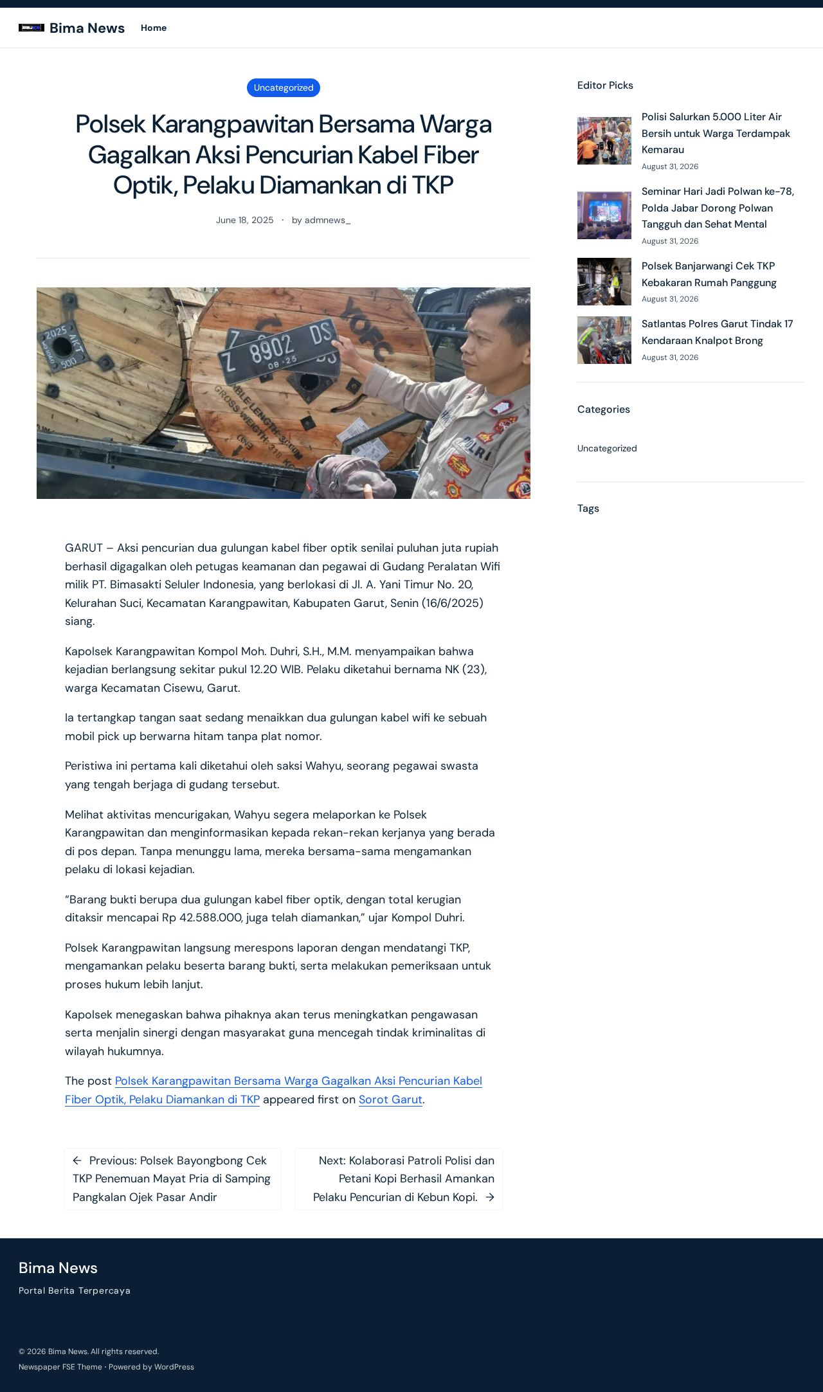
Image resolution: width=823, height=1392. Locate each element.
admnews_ (328, 220)
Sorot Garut (390, 1099)
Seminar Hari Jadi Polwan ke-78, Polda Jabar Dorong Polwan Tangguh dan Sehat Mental (718, 208)
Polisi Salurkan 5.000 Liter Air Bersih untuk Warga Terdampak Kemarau (716, 133)
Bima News (87, 28)
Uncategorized (284, 87)
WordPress (174, 1367)
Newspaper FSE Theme (60, 1367)
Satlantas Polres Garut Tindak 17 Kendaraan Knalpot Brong (717, 332)
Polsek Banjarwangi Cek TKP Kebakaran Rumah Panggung (709, 274)
